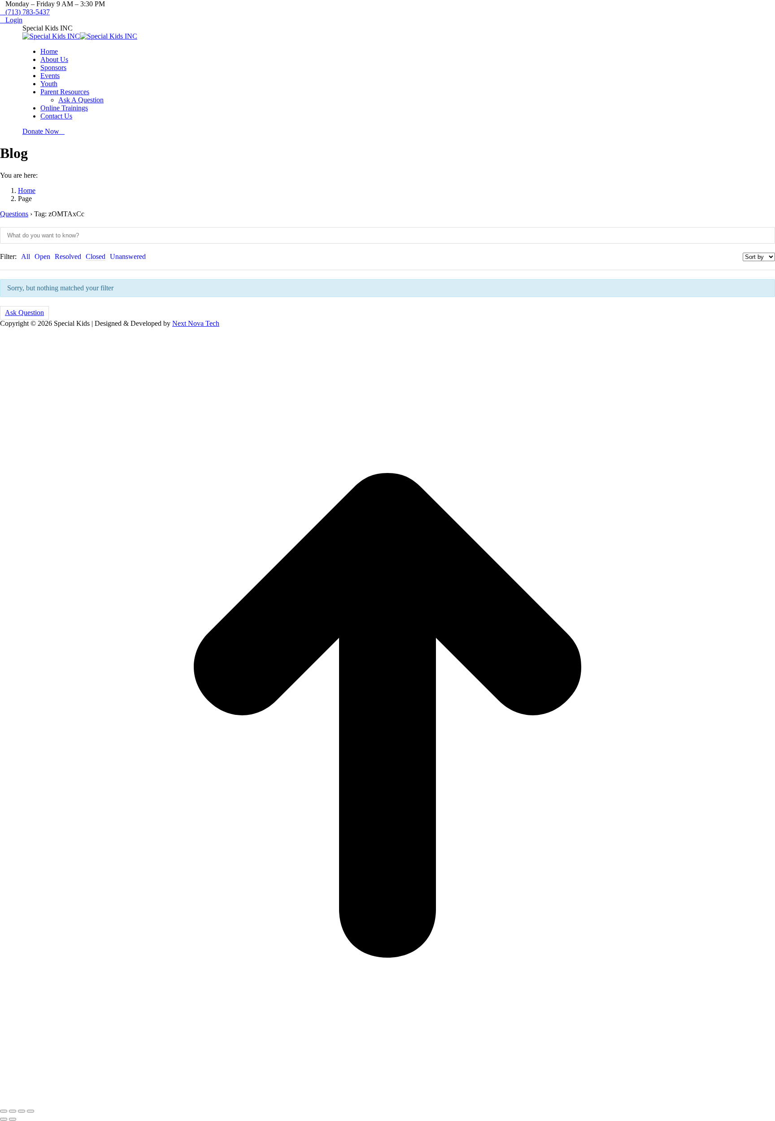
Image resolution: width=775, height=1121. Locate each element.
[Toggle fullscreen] (21, 1111)
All (25, 256)
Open (42, 256)
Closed (95, 256)
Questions (14, 214)
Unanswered (128, 256)
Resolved (68, 256)
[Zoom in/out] (30, 1111)
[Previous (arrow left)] (3, 1119)
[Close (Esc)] (3, 1111)
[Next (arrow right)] (12, 1119)
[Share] (12, 1111)
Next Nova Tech (195, 323)
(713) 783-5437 (27, 12)
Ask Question (24, 312)
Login (13, 20)
